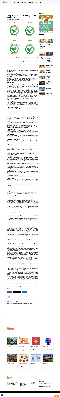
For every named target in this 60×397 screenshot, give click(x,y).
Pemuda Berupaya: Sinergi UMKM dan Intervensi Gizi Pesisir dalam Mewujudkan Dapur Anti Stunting (50, 59)
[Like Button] (8, 289)
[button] (9, 292)
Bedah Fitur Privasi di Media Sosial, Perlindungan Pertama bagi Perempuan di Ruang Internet (24, 350)
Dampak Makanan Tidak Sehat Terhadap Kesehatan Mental (47, 349)
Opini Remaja (11, 12)
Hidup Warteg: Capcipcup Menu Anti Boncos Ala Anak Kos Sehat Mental (12, 366)
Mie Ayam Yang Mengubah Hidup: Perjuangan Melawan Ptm (24, 366)
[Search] (56, 2)
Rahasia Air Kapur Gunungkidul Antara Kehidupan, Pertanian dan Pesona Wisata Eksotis (47, 367)
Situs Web (8, 322)
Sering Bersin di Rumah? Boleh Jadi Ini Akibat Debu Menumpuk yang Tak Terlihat (42, 58)
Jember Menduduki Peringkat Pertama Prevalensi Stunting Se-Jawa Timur (49, 93)
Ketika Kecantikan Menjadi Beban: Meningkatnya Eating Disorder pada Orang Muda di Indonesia (49, 71)
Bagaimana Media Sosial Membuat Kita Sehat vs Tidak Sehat (49, 65)
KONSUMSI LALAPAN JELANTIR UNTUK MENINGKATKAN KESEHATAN (49, 77)
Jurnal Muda (24, 2)
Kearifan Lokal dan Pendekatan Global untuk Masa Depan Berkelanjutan (49, 82)
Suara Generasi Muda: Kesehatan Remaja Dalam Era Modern (49, 88)
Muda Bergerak (30, 2)
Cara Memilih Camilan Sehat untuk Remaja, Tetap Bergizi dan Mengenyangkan (42, 45)
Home (8, 12)
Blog (36, 2)
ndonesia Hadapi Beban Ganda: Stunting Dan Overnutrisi (35, 366)
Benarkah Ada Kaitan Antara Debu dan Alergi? (49, 44)
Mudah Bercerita (16, 2)
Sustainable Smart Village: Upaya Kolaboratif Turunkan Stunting (35, 349)
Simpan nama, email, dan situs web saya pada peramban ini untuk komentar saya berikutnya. (22, 327)
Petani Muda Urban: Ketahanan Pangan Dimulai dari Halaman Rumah (12, 349)
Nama (8, 315)
